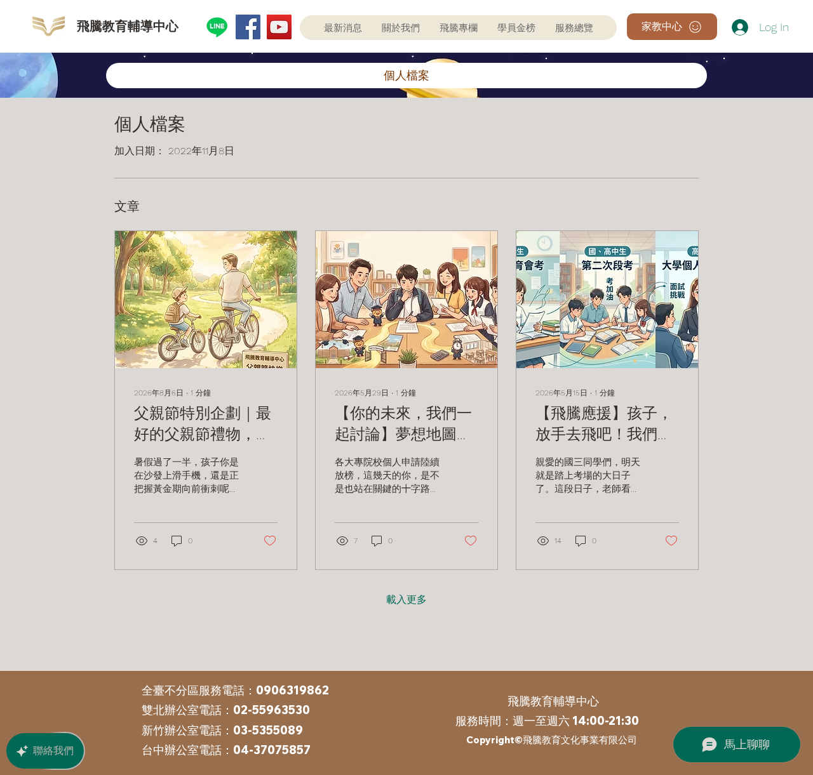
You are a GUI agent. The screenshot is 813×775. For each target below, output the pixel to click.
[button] (516, 27)
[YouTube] (279, 27)
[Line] (217, 27)
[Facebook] (248, 27)
